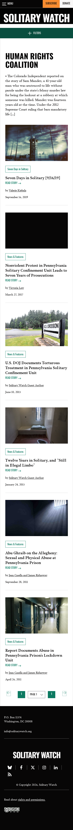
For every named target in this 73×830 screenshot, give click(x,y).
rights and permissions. (31, 799)
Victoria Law (16, 287)
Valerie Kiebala (17, 190)
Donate (66, 3)
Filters (37, 33)
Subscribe (51, 3)
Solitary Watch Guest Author (26, 385)
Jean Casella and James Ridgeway (28, 575)
